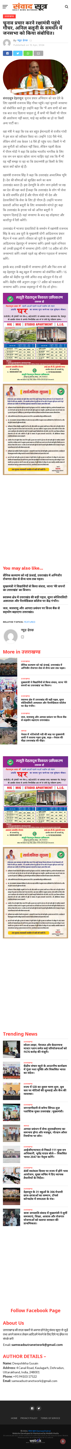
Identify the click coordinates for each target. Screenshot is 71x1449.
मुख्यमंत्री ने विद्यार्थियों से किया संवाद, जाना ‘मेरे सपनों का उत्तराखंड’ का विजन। (34, 588)
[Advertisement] (35, 1267)
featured (29, 622)
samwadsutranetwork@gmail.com (37, 1345)
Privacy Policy (29, 1418)
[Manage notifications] (63, 1441)
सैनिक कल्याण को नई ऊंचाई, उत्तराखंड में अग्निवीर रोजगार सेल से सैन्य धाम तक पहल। (32, 577)
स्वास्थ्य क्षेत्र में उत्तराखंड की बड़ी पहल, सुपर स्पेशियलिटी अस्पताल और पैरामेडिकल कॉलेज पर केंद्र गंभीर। (35, 599)
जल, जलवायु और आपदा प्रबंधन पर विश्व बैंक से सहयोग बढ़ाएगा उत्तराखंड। (31, 610)
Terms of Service (50, 1418)
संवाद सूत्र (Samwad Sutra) (39, 1431)
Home (14, 1418)
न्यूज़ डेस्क (22, 40)
